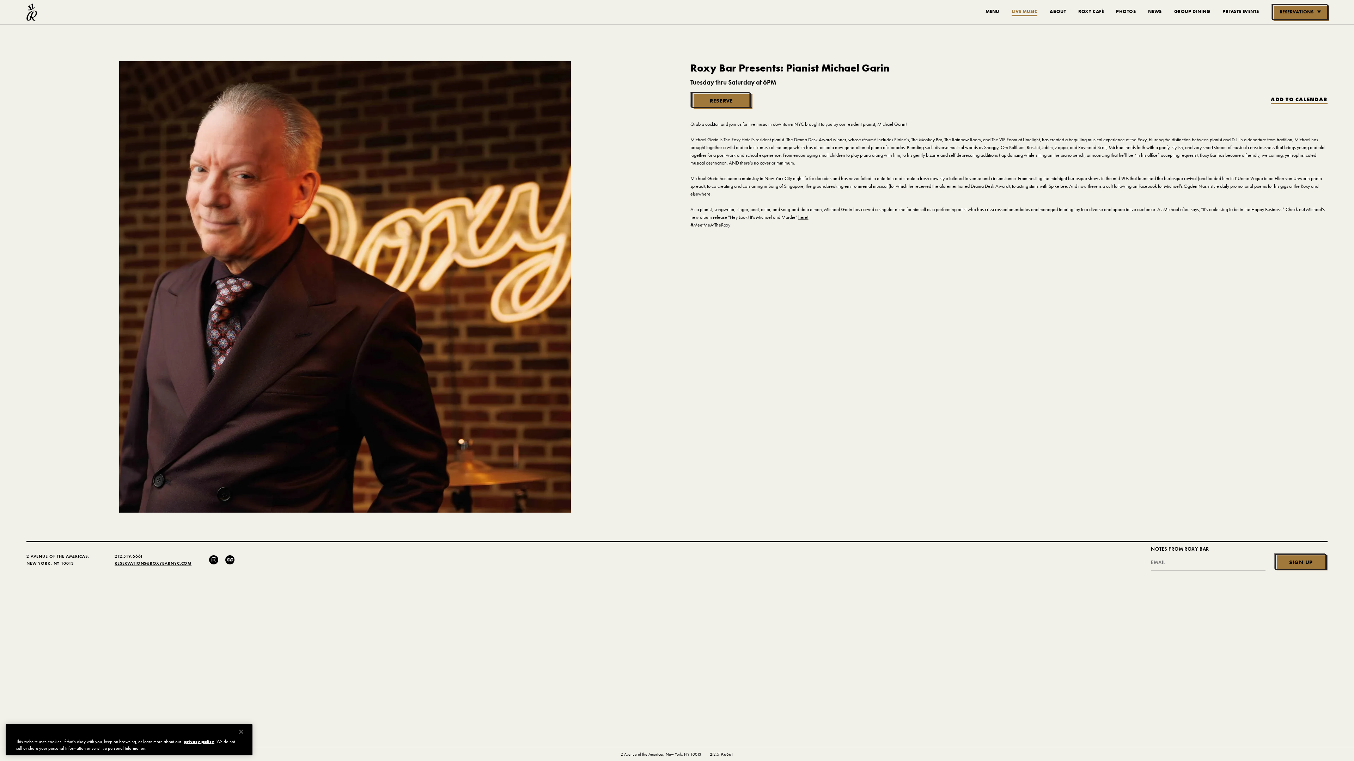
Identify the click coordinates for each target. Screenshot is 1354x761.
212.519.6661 (721, 754)
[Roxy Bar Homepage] (31, 12)
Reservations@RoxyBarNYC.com (153, 563)
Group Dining (1192, 11)
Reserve (721, 100)
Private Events (1240, 11)
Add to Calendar (1299, 100)
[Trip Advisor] (229, 559)
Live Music (1025, 11)
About (1058, 11)
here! (803, 217)
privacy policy (199, 741)
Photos (1126, 11)
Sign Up (1301, 562)
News (1154, 11)
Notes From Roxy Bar (1180, 549)
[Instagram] (213, 559)
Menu (992, 11)
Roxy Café (1091, 11)
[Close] (241, 732)
